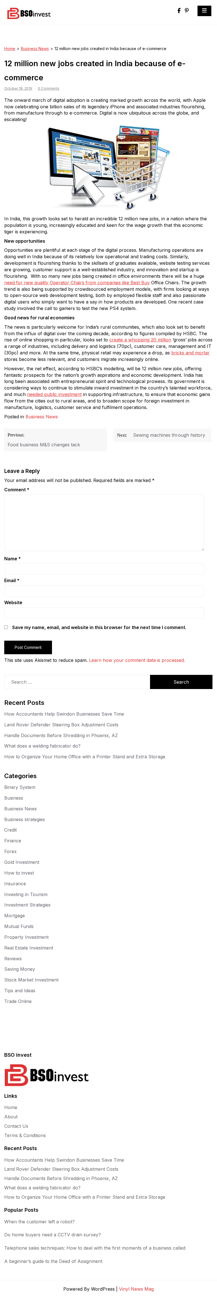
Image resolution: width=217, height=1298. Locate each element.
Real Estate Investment (28, 948)
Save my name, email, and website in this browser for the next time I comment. (99, 627)
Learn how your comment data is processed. (137, 660)
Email (11, 580)
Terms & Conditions (25, 1135)
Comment (16, 489)
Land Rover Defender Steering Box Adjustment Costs (61, 724)
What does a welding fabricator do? (42, 746)
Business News (35, 48)
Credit (10, 830)
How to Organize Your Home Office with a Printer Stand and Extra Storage (84, 756)
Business (13, 798)
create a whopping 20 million (140, 340)
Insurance (15, 883)
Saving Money (19, 969)
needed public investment (54, 394)
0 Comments (48, 88)
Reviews (13, 958)
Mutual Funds (19, 926)
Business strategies (24, 819)
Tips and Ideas (19, 990)
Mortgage (14, 915)
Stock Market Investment (31, 980)
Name (12, 558)
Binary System (19, 787)
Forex (10, 851)
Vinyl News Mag (136, 1289)
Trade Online (18, 1001)
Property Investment (26, 937)
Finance (12, 840)
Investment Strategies (27, 905)
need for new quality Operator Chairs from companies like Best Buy (77, 282)
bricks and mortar (190, 353)
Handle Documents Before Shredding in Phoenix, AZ (61, 735)
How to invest (19, 873)
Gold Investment (21, 862)
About (11, 1117)
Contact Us (16, 1126)
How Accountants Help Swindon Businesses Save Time (64, 714)
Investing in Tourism (25, 894)
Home (9, 48)
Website (13, 602)
